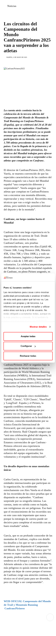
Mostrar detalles (38, 326)
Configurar (26, 346)
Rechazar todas (28, 356)
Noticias (11, 5)
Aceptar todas (28, 336)
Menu (50, 617)
